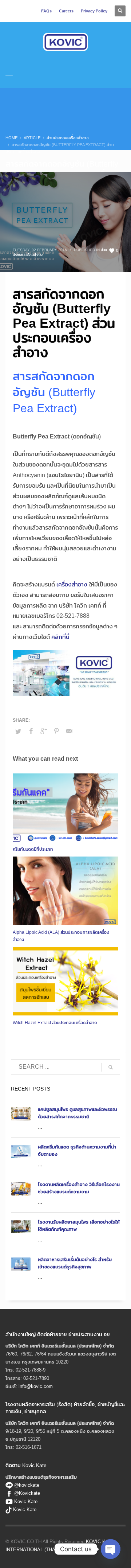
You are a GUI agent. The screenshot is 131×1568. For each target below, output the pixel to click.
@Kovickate (27, 1493)
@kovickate (26, 1485)
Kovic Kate (25, 1501)
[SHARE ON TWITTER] (18, 731)
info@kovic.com (36, 1386)
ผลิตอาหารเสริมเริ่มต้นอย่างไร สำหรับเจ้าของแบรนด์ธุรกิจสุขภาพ (75, 1263)
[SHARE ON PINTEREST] (56, 731)
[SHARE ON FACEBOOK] (30, 731)
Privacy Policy (94, 11)
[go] (110, 1067)
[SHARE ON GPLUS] (43, 731)
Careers (66, 11)
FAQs (46, 11)
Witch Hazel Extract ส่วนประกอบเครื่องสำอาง (55, 1022)
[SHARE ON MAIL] (69, 731)
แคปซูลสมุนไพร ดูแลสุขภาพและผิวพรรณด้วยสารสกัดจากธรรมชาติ (77, 1112)
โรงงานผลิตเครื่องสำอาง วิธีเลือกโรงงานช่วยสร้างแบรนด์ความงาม (79, 1188)
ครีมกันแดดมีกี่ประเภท (33, 849)
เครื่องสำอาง (71, 584)
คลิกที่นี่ (60, 636)
